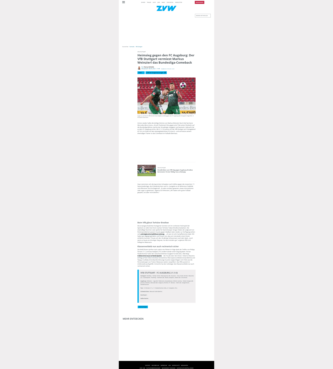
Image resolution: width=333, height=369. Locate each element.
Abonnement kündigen (168, 368)
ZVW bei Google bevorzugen (154, 73)
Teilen (140, 73)
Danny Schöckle (149, 67)
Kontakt (147, 365)
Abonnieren (199, 2)
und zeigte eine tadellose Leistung (152, 234)
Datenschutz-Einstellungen (185, 368)
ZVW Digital (170, 2)
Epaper (143, 2)
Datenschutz (176, 365)
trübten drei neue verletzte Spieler (149, 256)
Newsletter (178, 2)
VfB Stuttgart (139, 46)
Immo (163, 2)
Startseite (131, 46)
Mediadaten (184, 365)
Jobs (158, 2)
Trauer (149, 2)
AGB (169, 365)
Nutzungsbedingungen (153, 368)
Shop (154, 2)
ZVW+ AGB (142, 368)
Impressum (164, 365)
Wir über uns (155, 365)
